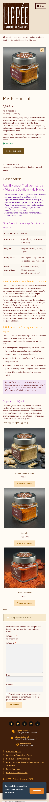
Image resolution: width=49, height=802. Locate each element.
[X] (18, 723)
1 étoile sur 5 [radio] (7, 639)
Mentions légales (13, 751)
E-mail (9, 684)
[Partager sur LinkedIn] (31, 723)
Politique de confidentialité (18, 758)
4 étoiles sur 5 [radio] (14, 639)
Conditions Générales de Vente (19, 755)
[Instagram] (24, 723)
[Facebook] (11, 723)
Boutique (16, 37)
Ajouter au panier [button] (24, 483)
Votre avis (11, 643)
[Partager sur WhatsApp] (37, 723)
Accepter (37, 790)
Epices (24, 37)
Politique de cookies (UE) (17, 772)
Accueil (8, 37)
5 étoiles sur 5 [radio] (17, 639)
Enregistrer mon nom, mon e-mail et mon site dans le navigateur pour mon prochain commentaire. (23, 697)
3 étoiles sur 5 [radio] (12, 639)
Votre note (11, 636)
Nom (9, 675)
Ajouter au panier (13, 151)
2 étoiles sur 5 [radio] (10, 639)
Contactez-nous (13, 769)
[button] (42, 50)
